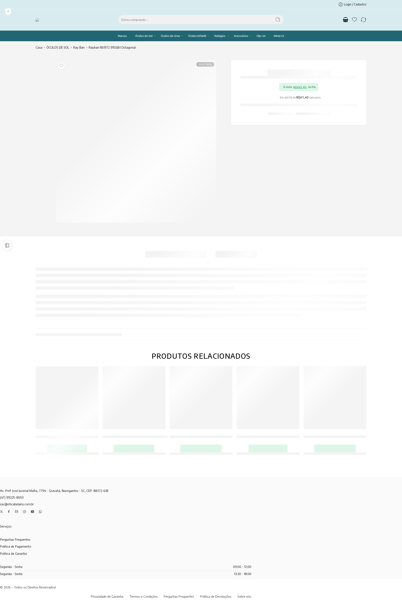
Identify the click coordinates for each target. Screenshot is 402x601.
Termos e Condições (143, 596)
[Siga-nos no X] (1, 511)
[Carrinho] (345, 20)
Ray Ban (79, 47)
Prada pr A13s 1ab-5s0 (335, 434)
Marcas (122, 35)
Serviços (6, 526)
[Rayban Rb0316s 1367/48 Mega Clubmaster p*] (134, 397)
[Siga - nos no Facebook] (8, 511)
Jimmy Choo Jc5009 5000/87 (201, 434)
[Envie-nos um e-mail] (16, 511)
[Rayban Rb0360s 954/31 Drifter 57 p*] (67, 397)
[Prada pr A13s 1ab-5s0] (335, 397)
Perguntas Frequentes (15, 539)
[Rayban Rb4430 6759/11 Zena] (268, 397)
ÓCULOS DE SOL (57, 47)
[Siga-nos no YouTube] (32, 511)
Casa (39, 47)
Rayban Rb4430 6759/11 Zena (268, 434)
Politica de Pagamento (15, 546)
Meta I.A (279, 35)
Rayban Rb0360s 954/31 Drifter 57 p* (67, 434)
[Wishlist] (61, 65)
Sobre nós (244, 596)
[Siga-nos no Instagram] (24, 511)
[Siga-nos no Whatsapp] (40, 511)
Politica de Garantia (13, 553)
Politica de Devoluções (215, 596)
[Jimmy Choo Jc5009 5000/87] (201, 397)
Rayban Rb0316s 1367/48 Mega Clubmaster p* (139, 434)
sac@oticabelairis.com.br (17, 504)
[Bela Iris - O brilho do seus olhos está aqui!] (42, 19)
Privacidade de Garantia (107, 596)
